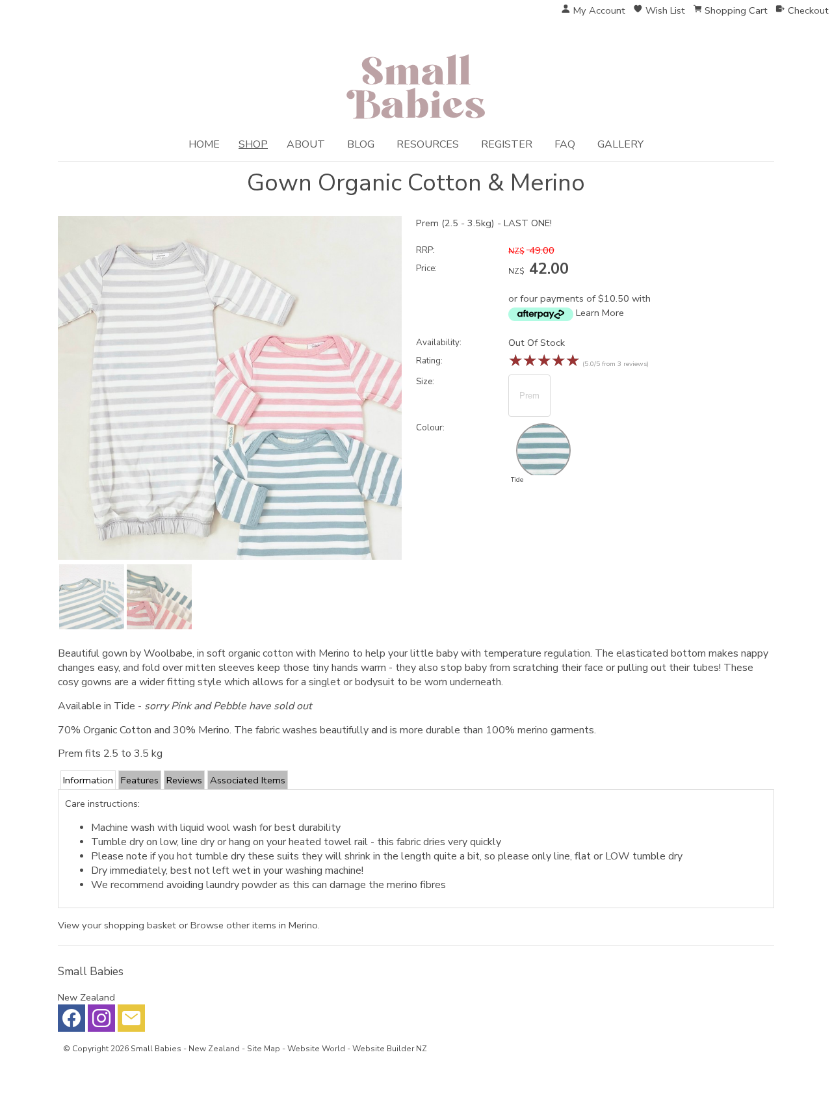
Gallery (620, 144)
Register (506, 144)
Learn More (600, 312)
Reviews (184, 780)
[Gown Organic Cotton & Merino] (230, 556)
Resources (427, 144)
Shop (253, 144)
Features (140, 780)
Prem (529, 395)
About (306, 144)
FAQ (564, 144)
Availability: (439, 342)
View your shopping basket (117, 925)
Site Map (263, 1048)
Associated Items (247, 780)
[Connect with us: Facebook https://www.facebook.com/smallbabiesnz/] (71, 1021)
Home (204, 144)
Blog (360, 144)
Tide (517, 479)
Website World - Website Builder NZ (357, 1048)
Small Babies (156, 1048)
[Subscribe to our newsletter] (131, 1021)
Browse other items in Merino (254, 925)
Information (88, 780)
